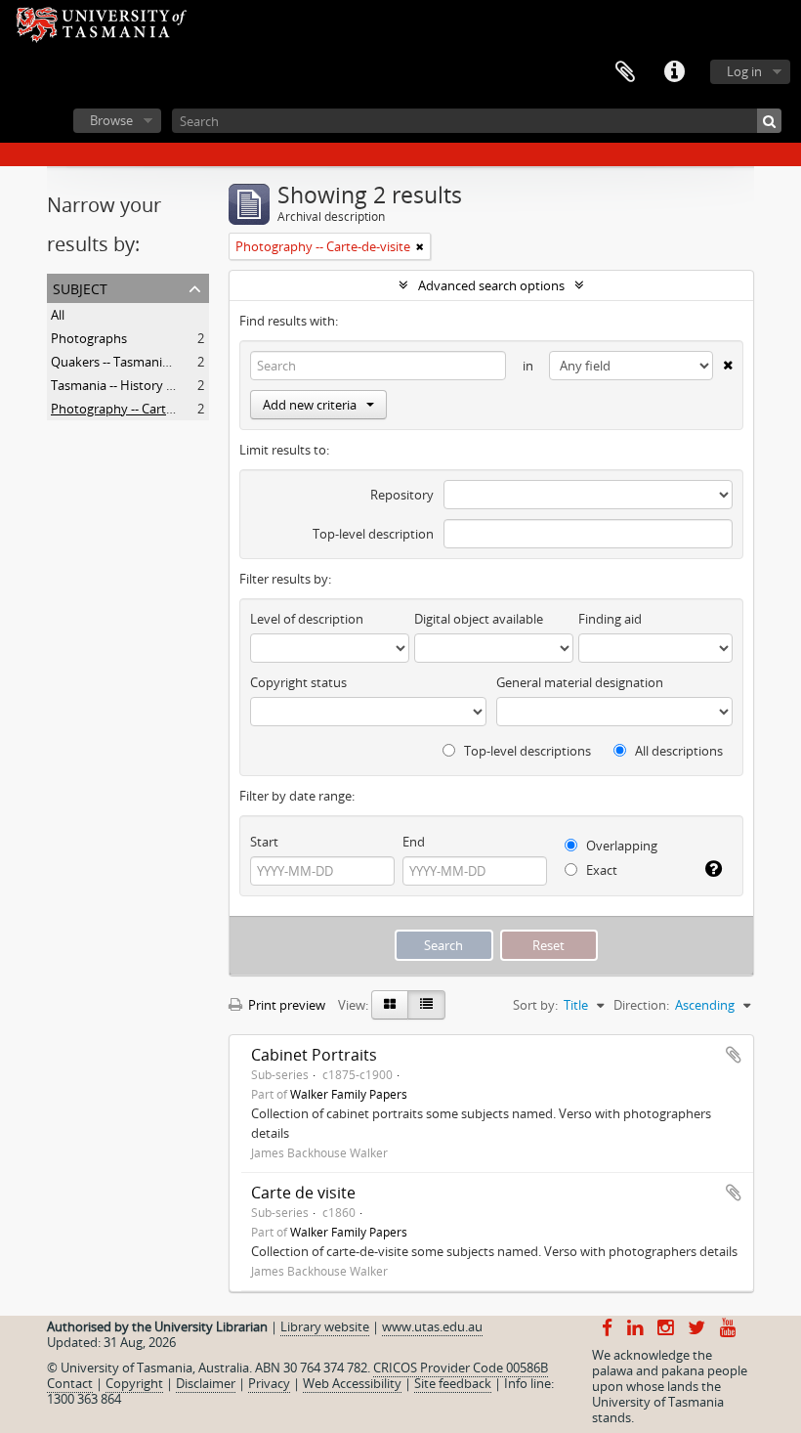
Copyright (134, 1383)
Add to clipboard (733, 1054)
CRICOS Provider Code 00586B (460, 1367)
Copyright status (298, 682)
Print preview (285, 1005)
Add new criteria (310, 404)
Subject (80, 287)
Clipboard (625, 72)
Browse (111, 120)
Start (264, 841)
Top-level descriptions (526, 751)
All (57, 315)
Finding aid (610, 619)
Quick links (674, 72)
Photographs (89, 338)
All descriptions (677, 751)
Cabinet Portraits (314, 1054)
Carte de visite (303, 1192)
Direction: (641, 1005)
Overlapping (620, 845)
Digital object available (478, 619)
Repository (402, 494)
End (413, 841)
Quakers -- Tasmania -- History (138, 361)
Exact (600, 870)
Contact (70, 1383)
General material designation (579, 682)
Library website (324, 1326)
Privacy (269, 1383)
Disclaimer (205, 1383)
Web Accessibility (352, 1383)
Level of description (306, 619)
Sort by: (535, 1005)
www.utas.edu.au (432, 1326)
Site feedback (452, 1383)
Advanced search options (491, 285)
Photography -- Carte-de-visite (138, 408)
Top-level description (373, 534)
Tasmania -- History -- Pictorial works (156, 385)
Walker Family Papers (348, 1094)
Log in (744, 71)
